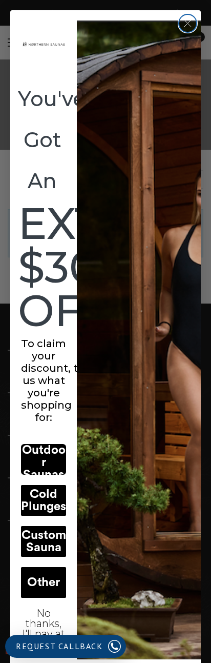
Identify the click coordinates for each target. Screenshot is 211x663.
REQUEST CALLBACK (59, 646)
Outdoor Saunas (44, 459)
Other (43, 582)
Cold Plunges (43, 500)
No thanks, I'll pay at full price (43, 621)
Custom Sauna (44, 541)
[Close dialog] (188, 23)
